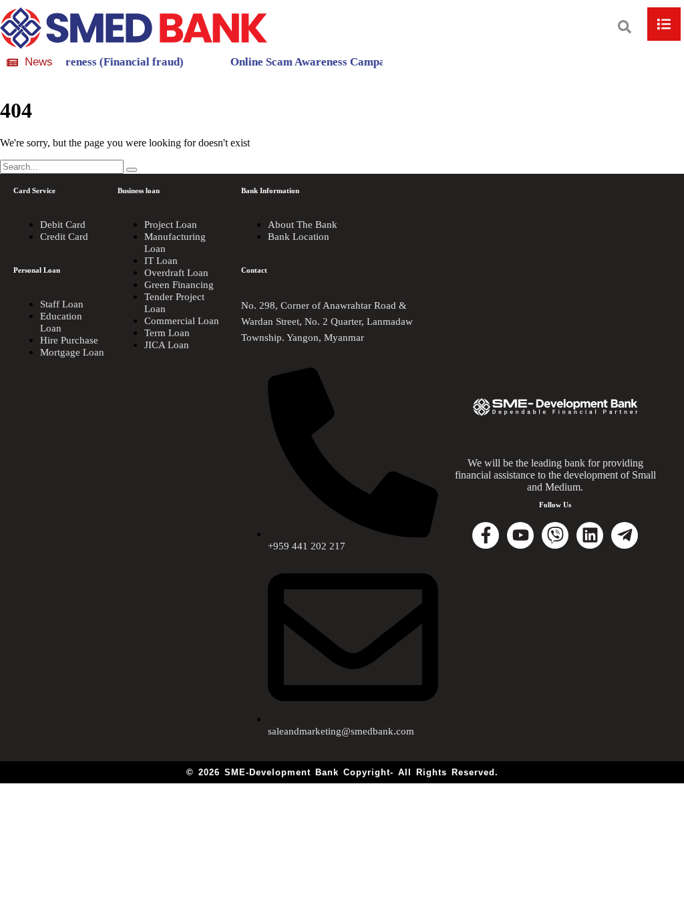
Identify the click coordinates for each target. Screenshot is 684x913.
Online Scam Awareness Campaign (307, 61)
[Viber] (555, 535)
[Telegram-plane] (624, 535)
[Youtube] (520, 535)
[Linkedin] (589, 535)
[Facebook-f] (485, 535)
